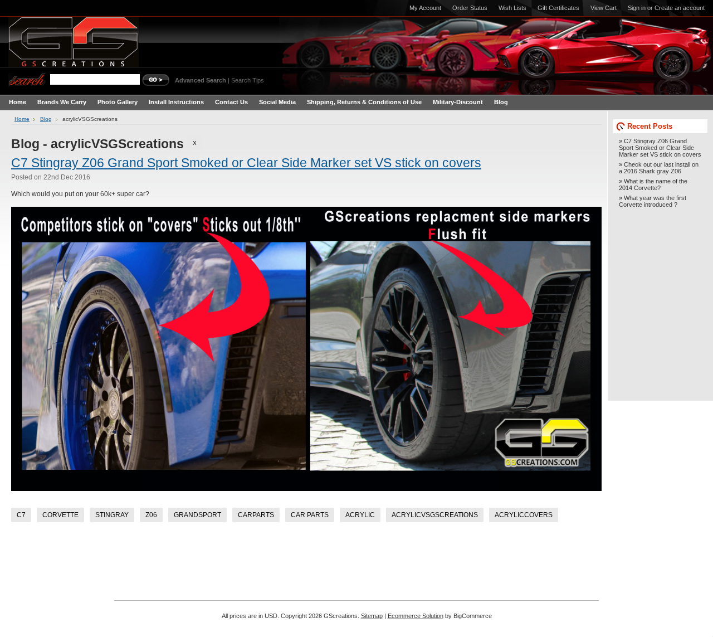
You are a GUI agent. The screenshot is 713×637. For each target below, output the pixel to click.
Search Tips (247, 80)
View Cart (603, 7)
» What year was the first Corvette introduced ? (652, 201)
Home (22, 119)
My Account (425, 7)
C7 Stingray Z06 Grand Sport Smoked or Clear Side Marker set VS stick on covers (246, 162)
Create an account (680, 7)
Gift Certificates (558, 7)
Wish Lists (512, 7)
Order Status (469, 7)
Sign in (637, 7)
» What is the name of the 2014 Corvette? (653, 184)
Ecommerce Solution (415, 615)
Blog (46, 119)
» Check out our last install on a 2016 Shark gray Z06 (659, 167)
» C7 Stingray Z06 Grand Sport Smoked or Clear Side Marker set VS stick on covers (660, 148)
